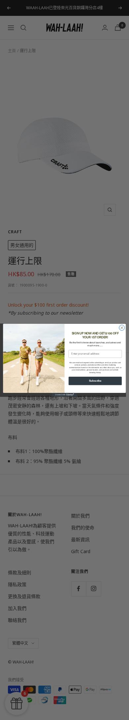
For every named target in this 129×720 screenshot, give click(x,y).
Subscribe (95, 380)
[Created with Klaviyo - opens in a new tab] (64, 394)
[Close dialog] (122, 327)
